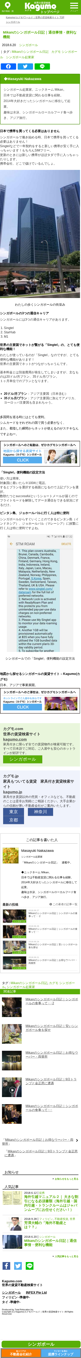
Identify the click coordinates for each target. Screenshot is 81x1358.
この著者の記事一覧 (64, 904)
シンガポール (28, 45)
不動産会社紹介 (21, 1353)
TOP (35, 17)
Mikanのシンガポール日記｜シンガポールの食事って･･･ (53, 930)
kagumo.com (15, 739)
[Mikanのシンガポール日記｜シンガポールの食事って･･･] (12, 1120)
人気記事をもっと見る (66, 1256)
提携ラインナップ (60, 1353)
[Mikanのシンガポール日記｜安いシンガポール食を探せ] (12, 1040)
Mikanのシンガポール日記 (30, 51)
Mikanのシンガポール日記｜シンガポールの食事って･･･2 (53, 915)
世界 (72, 1218)
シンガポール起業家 (20, 57)
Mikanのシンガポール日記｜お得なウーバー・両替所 (53, 961)
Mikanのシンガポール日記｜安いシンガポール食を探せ (53, 946)
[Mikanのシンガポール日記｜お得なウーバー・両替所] (12, 1067)
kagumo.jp (12, 792)
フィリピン (46, 1218)
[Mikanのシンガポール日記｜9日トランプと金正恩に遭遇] (12, 1094)
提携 (42, 1192)
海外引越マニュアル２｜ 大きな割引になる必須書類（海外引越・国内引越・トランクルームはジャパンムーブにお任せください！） (51, 1203)
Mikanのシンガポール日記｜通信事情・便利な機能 (50, 1243)
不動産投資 (61, 1218)
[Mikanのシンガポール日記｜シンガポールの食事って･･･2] (12, 1014)
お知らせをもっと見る (66, 1179)
